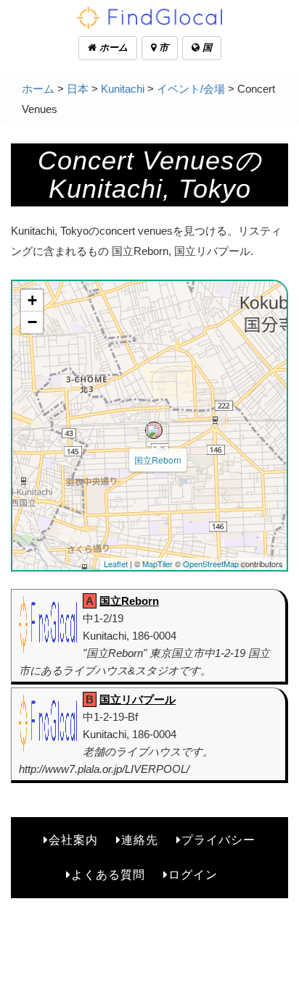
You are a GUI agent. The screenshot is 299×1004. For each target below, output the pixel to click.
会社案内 (73, 840)
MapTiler (157, 563)
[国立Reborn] (154, 430)
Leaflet (116, 563)
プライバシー (218, 840)
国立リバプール (137, 699)
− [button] (32, 322)
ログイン (193, 875)
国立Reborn (157, 459)
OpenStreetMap (211, 563)
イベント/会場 (191, 89)
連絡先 (139, 840)
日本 (78, 89)
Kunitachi (122, 89)
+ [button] (32, 300)
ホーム (112, 47)
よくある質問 (108, 875)
